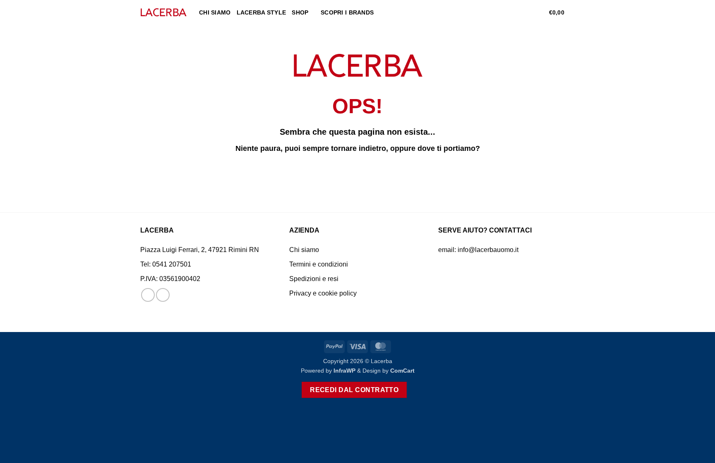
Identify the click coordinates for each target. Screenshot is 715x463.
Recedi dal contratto (354, 389)
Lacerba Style (261, 12)
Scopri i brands (347, 12)
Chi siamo (215, 12)
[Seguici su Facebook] (148, 295)
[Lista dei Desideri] (539, 12)
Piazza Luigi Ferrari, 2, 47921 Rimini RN (199, 249)
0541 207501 (171, 264)
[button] (526, 12)
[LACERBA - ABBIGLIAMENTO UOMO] (163, 12)
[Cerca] (512, 12)
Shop (300, 12)
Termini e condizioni (318, 264)
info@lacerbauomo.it (488, 249)
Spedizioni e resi (313, 278)
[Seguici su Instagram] (163, 295)
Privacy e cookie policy (323, 293)
